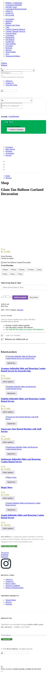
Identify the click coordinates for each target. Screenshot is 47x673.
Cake (7, 27)
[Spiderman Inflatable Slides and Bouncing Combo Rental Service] (23, 449)
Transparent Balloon (12, 56)
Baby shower (10, 149)
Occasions (9, 46)
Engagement (9, 37)
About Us (9, 11)
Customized (9, 35)
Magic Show (7, 487)
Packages (8, 48)
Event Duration (7, 265)
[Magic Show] (11, 477)
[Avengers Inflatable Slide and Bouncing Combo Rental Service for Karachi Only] (23, 358)
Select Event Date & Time (11, 283)
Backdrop (9, 21)
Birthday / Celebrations (13, 3)
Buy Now (34, 297)
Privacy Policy (10, 584)
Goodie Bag (9, 42)
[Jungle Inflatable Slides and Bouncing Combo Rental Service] (23, 505)
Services (8, 50)
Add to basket (20, 297)
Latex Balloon (10, 44)
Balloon (8, 23)
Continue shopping (16, 129)
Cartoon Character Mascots (15, 29)
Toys (7, 54)
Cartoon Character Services (15, 31)
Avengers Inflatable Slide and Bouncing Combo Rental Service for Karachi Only (23, 369)
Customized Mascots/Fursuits (16, 9)
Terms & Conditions (12, 586)
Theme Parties (10, 52)
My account (9, 15)
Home (7, 176)
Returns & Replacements (14, 588)
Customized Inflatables (13, 5)
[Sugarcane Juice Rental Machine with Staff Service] (23, 419)
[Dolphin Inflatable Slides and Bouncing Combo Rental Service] (23, 389)
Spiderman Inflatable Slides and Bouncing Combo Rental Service (21, 460)
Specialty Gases (11, 7)
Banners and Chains (12, 25)
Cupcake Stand (10, 33)
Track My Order (11, 85)
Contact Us (9, 13)
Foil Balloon (9, 40)
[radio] (5, 269)
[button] (12, 77)
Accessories (9, 19)
